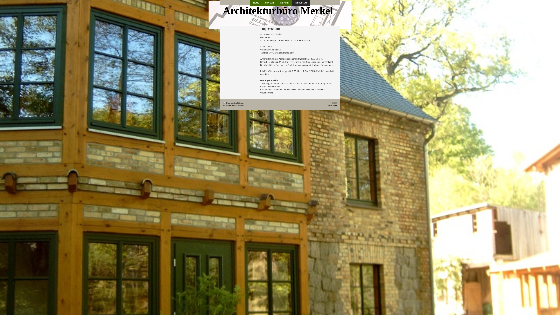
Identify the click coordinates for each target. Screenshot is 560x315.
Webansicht (332, 105)
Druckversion (231, 103)
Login (334, 103)
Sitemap (241, 103)
